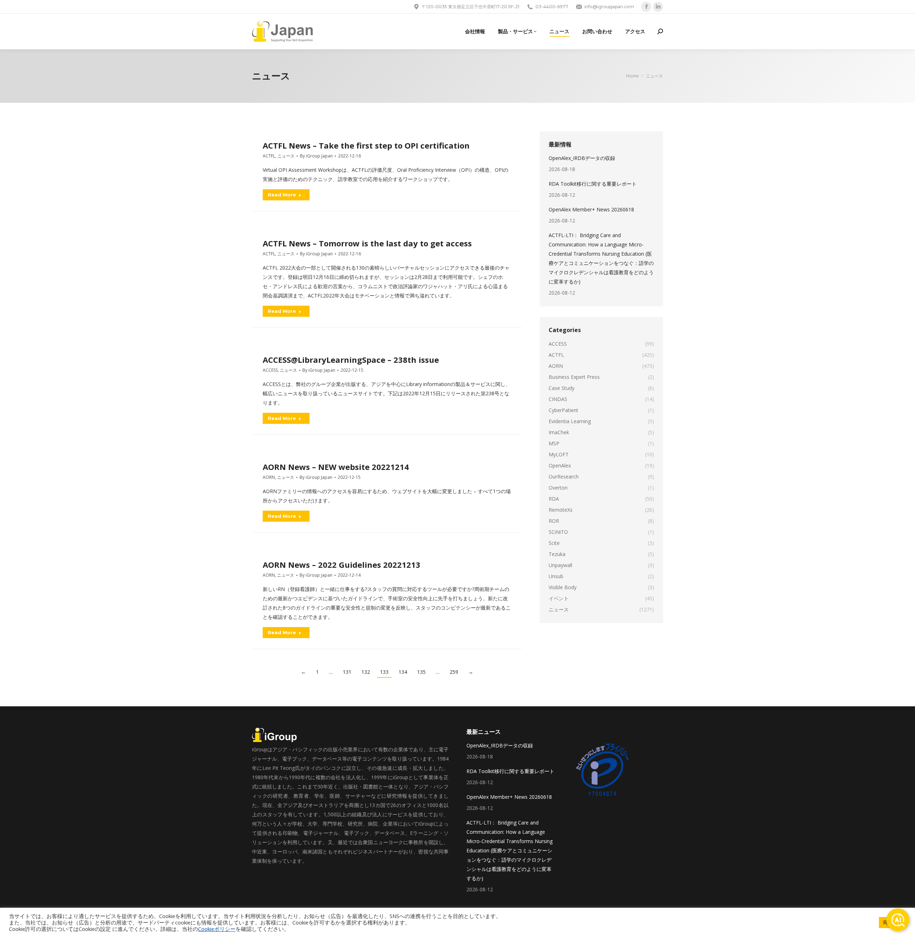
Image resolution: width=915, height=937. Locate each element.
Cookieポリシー (217, 928)
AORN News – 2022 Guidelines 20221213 (341, 564)
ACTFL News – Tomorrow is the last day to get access (367, 243)
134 (403, 671)
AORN (269, 477)
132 (365, 671)
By (316, 156)
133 (384, 671)
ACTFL (269, 156)
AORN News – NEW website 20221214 (336, 466)
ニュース (286, 156)
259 (454, 671)
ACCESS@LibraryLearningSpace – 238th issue (351, 359)
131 (347, 671)
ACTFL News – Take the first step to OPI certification (366, 145)
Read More (282, 194)
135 (421, 671)
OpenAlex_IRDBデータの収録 (582, 158)
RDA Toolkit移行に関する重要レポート (593, 183)
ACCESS (270, 370)
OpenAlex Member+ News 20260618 (591, 209)
